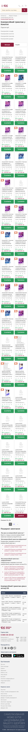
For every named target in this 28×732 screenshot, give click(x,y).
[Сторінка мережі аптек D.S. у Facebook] (2, 648)
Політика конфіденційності (7, 678)
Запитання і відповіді (6, 701)
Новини (3, 668)
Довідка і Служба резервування (9, 697)
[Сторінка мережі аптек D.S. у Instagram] (5, 648)
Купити (8, 70)
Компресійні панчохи (7, 36)
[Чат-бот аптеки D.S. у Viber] (14, 648)
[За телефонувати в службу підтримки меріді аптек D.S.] (19, 6)
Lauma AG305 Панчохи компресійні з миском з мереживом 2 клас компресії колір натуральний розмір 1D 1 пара (14, 573)
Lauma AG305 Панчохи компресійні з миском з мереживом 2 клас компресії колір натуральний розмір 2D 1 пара (14, 568)
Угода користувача (5, 680)
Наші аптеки (4, 693)
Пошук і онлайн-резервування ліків (10, 691)
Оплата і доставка (5, 703)
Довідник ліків (4, 708)
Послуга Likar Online (6, 705)
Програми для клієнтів (6, 695)
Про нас (3, 664)
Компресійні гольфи (7, 31)
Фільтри (7, 45)
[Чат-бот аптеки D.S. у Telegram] (11, 648)
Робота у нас (4, 672)
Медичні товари (13, 15)
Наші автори (4, 674)
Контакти (3, 676)
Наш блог (3, 689)
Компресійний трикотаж (7, 17)
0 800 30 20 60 (7, 635)
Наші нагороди (4, 666)
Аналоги (21, 515)
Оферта (3, 682)
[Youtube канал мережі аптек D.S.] (8, 648)
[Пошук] (24, 10)
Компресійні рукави (7, 39)
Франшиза (3, 670)
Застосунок (3, 699)
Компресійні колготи (7, 34)
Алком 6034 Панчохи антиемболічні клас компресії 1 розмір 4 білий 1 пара (15, 546)
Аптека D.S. (3, 15)
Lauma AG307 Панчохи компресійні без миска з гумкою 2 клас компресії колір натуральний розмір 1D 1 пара (14, 579)
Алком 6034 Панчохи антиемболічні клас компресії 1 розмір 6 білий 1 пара (15, 554)
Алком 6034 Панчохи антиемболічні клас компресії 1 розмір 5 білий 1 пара (15, 550)
